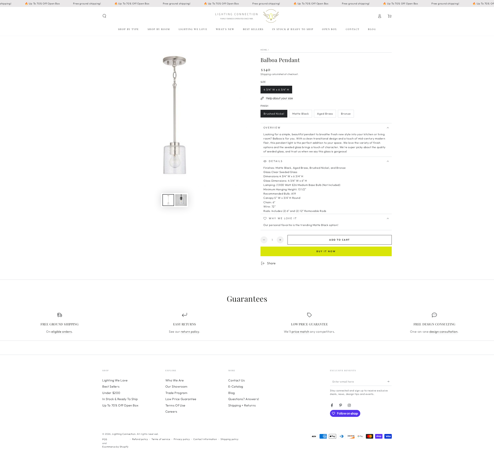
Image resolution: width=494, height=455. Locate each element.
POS (104, 439)
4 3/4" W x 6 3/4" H (276, 90)
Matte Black (300, 115)
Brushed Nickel (273, 115)
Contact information (205, 439)
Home (264, 50)
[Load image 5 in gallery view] (181, 200)
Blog (231, 393)
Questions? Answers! (243, 399)
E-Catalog (235, 386)
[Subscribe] (389, 381)
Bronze (347, 115)
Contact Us (236, 380)
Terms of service (160, 439)
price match (300, 331)
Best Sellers (110, 386)
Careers (171, 411)
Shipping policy (229, 439)
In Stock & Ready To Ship (120, 399)
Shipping (266, 74)
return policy (190, 331)
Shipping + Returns (242, 405)
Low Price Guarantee (180, 399)
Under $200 (111, 393)
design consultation (443, 331)
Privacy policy (182, 439)
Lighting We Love (115, 380)
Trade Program (176, 393)
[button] (104, 16)
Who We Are (174, 380)
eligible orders (61, 331)
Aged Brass (325, 115)
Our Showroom (176, 386)
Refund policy (140, 439)
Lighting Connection (123, 433)
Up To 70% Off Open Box (120, 405)
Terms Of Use (175, 405)
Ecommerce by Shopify (115, 446)
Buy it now (326, 251)
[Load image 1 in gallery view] (168, 200)
